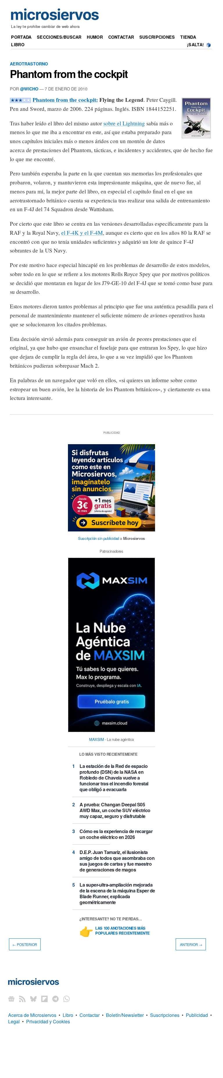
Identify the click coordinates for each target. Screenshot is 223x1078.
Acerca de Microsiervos (32, 1015)
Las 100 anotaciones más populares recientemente (122, 931)
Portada (21, 37)
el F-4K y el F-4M (82, 232)
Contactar (121, 37)
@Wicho (29, 89)
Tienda (188, 37)
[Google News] (11, 999)
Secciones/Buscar (59, 37)
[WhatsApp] (66, 999)
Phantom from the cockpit (69, 73)
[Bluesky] (33, 999)
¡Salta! (195, 44)
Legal (14, 1021)
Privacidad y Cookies (48, 1021)
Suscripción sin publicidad (98, 538)
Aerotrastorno (29, 64)
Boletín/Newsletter (125, 1015)
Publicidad (197, 1015)
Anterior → (190, 944)
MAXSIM (96, 739)
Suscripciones (157, 37)
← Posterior (24, 944)
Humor (94, 37)
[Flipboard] (44, 999)
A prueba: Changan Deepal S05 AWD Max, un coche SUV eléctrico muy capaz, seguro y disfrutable (115, 810)
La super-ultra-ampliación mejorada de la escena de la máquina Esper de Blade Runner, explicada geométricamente (117, 893)
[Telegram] (55, 999)
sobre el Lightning (124, 123)
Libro (17, 44)
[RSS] (22, 999)
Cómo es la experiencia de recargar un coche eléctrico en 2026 (116, 834)
